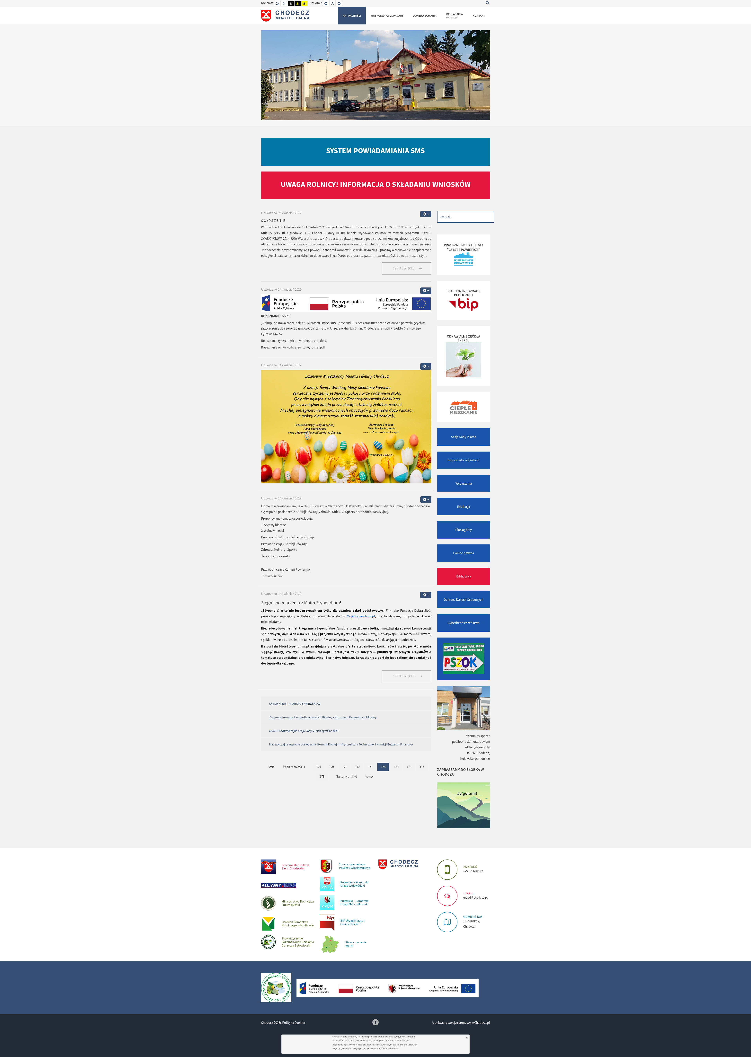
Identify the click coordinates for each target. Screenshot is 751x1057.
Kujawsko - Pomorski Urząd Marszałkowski (354, 902)
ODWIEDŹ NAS (472, 917)
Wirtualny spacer (478, 736)
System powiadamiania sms (375, 150)
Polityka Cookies (293, 1022)
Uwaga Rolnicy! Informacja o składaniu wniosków (376, 184)
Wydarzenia (463, 483)
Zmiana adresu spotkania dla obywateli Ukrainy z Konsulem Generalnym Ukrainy (322, 717)
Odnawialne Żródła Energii (463, 338)
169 (319, 767)
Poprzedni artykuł (294, 767)
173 (370, 767)
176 (409, 767)
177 (422, 767)
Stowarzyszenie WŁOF (356, 944)
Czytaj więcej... (404, 268)
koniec (370, 776)
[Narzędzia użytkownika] (425, 214)
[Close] (466, 1037)
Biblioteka (463, 576)
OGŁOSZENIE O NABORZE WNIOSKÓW (294, 704)
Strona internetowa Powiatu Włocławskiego (354, 866)
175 (396, 767)
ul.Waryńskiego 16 (477, 747)
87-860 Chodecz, (478, 753)
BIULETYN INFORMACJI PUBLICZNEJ (463, 293)
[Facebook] (375, 1022)
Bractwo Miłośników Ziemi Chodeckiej (295, 866)
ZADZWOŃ (470, 867)
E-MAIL (468, 893)
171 (344, 767)
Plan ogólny (463, 530)
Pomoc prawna (463, 553)
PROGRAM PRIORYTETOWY (463, 244)
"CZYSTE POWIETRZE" (463, 249)
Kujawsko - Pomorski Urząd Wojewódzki (354, 884)
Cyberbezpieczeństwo (463, 623)
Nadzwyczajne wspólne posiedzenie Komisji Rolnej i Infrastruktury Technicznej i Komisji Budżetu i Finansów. (341, 744)
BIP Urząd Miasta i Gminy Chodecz (352, 922)
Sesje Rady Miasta (463, 437)
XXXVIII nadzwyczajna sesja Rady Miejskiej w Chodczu (304, 731)
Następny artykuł (346, 776)
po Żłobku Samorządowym (471, 741)
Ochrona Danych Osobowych (463, 599)
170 (332, 767)
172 (357, 767)
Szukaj (487, 3)
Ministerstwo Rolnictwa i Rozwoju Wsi (298, 903)
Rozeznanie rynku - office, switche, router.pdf (293, 347)
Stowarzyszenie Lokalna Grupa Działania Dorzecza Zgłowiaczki (298, 941)
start (271, 767)
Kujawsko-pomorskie (475, 758)
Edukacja (463, 507)
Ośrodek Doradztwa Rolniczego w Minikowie (298, 923)
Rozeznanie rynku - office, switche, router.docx (294, 341)
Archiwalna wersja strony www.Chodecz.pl (461, 1022)
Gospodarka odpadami (463, 460)
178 (322, 776)
